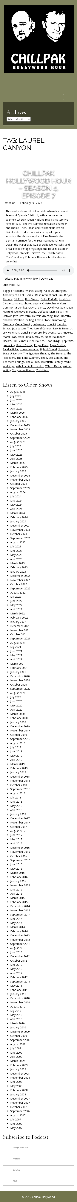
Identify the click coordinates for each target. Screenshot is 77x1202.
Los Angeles (64, 332)
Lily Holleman (11, 332)
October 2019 (18, 735)
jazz (14, 328)
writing (7, 370)
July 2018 (15, 797)
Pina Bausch (36, 341)
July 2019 (15, 747)
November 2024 (20, 479)
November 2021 (20, 630)
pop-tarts (67, 341)
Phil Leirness (20, 341)
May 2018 (16, 806)
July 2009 (15, 1048)
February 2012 (19, 977)
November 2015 (20, 885)
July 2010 (15, 1011)
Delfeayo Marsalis (25, 311)
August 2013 (17, 948)
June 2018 (16, 801)
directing (47, 316)
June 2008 (16, 1081)
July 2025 (15, 446)
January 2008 (18, 1094)
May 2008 (16, 1086)
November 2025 (20, 429)
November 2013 (20, 939)
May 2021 (16, 655)
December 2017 (20, 818)
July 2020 (15, 697)
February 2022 (19, 617)
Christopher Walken (54, 303)
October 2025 (18, 433)
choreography (32, 303)
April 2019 (16, 760)
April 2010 (16, 1019)
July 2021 (15, 647)
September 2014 (20, 914)
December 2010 (20, 998)
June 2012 (16, 964)
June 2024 (16, 500)
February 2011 (19, 990)
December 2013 (20, 935)
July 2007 (15, 1119)
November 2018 (20, 780)
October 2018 (18, 785)
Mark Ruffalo (25, 337)
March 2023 (17, 563)
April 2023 (16, 559)
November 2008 (20, 1077)
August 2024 (17, 492)
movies (39, 337)
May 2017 (16, 839)
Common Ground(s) (15, 307)
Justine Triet (25, 328)
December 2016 (20, 847)
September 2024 (20, 488)
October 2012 (18, 960)
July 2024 (15, 496)
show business (29, 349)
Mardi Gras (9, 337)
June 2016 (16, 864)
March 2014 (17, 927)
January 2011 (18, 994)
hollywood (39, 324)
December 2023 (20, 525)
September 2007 (20, 1111)
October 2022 (18, 584)
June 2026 (16, 400)
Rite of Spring (24, 345)
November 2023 (20, 530)
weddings (8, 366)
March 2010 (17, 1023)
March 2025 (17, 463)
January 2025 (18, 471)
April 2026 (16, 408)
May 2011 (16, 985)
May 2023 (16, 555)
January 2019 (18, 772)
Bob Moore (32, 299)
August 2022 (17, 592)
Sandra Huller (11, 349)
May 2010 (16, 1015)
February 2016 (19, 877)
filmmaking (59, 320)
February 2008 (19, 1090)
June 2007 (16, 1123)
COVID (32, 307)
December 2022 (20, 575)
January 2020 (18, 722)
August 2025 (17, 442)
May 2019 (16, 755)
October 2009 (18, 1036)
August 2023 (17, 542)
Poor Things (53, 341)
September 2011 (20, 981)
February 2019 (19, 768)
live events (49, 332)
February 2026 (19, 417)
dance (41, 307)
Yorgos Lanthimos (23, 370)
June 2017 (16, 835)
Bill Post (19, 299)
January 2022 (18, 622)
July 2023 (15, 546)
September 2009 (20, 1040)
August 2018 (17, 793)
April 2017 (16, 843)
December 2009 (20, 1031)
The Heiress (58, 353)
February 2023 (19, 567)
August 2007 (17, 1115)
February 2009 (19, 1065)
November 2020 (20, 680)
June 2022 (16, 601)
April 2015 (16, 893)
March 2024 (17, 513)
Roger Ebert (41, 345)
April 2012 (16, 973)
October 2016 (18, 856)
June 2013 (16, 952)
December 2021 (20, 626)
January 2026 (18, 421)
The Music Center (51, 357)
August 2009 (17, 1044)
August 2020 (17, 693)
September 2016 (20, 860)
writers (67, 366)
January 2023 (18, 571)
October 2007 (18, 1107)
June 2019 (16, 751)
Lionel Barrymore (31, 332)
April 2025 (16, 458)
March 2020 (17, 714)
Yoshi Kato (42, 370)
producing (9, 345)
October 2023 (18, 534)
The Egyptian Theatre (36, 353)
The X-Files (32, 362)
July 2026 (15, 396)
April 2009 (16, 1056)
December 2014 (20, 906)
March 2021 (17, 663)
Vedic (67, 362)
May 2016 (16, 868)
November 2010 (20, 1002)
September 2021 (20, 638)
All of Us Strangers (55, 290)
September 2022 (20, 588)
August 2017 (17, 831)
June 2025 (16, 450)
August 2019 (17, 743)
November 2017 (20, 822)
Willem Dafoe (53, 366)
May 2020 (16, 705)
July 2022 (15, 596)
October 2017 (18, 827)
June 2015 (16, 889)
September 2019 (20, 739)
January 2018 (18, 814)
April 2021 (16, 659)
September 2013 (20, 944)
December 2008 (20, 1073)
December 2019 (20, 726)
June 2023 (16, 550)
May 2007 (16, 1128)
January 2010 (18, 1027)
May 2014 (16, 923)
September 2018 (20, 789)
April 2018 (16, 810)
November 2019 (20, 730)
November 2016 (20, 852)
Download (47, 278)
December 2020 (20, 676)
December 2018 (20, 776)
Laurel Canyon (43, 328)
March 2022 (17, 613)
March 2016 (17, 872)
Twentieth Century (52, 362)
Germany (8, 324)
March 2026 (17, 412)
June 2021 (16, 651)
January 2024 (18, 521)
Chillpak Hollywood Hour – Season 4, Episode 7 (38, 184)
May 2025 (16, 454)
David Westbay (56, 307)
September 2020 (20, 688)
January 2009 (18, 1069)
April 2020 (16, 709)
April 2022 (16, 609)
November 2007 (20, 1102)
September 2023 (20, 538)
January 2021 (18, 672)
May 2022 (16, 605)
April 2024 (16, 509)
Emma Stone (43, 320)
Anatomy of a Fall (13, 295)
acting (38, 290)
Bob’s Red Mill (49, 299)
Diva (56, 316)
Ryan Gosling (58, 345)
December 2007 (20, 1098)
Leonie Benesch (63, 328)
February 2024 (19, 517)
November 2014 (20, 910)
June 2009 (16, 1052)
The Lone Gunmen (28, 357)
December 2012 (20, 956)
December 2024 (20, 475)
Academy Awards (23, 290)
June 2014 (16, 919)
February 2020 (19, 718)
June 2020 (16, 701)
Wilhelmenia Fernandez (30, 366)
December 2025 (20, 425)
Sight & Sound (48, 349)
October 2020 (18, 684)
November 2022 (20, 580)
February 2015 (19, 902)
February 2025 (19, 467)
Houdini (51, 324)
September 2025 (20, 438)
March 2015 (17, 898)
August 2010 (17, 1006)
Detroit (36, 316)
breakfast (64, 299)
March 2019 (17, 764)
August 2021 (17, 642)
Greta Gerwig (23, 324)
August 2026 (17, 391)
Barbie (30, 295)
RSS (18, 285)
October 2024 (18, 483)
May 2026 (16, 404)
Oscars (7, 341)
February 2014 (19, 931)
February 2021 (19, 667)
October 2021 (18, 634)
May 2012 (16, 969)
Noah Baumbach (55, 337)
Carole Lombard (12, 303)
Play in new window (26, 278)
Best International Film (49, 295)
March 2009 (17, 1061)
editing (30, 320)
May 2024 (16, 504)
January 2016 (18, 881)
